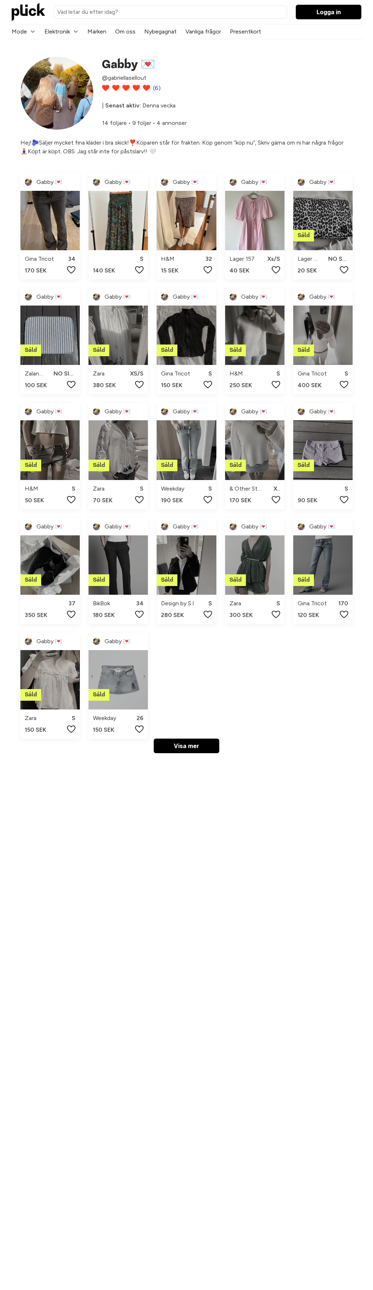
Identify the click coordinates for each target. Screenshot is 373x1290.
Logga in (329, 12)
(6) (157, 87)
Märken (96, 31)
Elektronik (57, 31)
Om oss (125, 31)
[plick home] (28, 12)
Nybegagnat (160, 31)
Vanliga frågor (203, 31)
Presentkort (245, 31)
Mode (19, 31)
